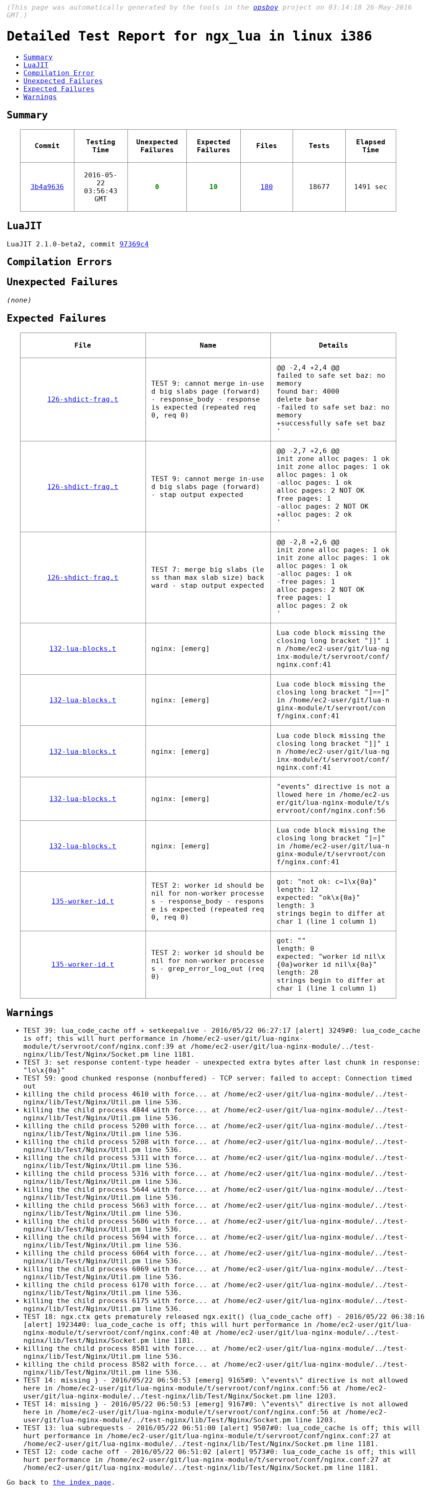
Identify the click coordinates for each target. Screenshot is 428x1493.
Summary (38, 57)
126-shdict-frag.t (82, 399)
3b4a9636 (47, 187)
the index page (82, 1482)
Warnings (40, 97)
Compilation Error (58, 73)
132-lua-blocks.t (82, 649)
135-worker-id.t (82, 901)
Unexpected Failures (63, 81)
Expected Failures (58, 89)
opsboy (265, 7)
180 (266, 187)
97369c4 (134, 244)
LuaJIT (35, 65)
